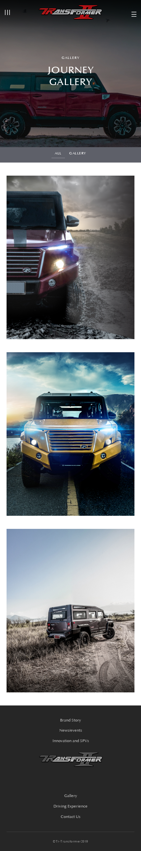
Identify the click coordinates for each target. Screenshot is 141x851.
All (58, 153)
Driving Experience (70, 806)
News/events (70, 730)
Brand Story (70, 720)
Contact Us (70, 816)
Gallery (77, 153)
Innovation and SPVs (70, 740)
